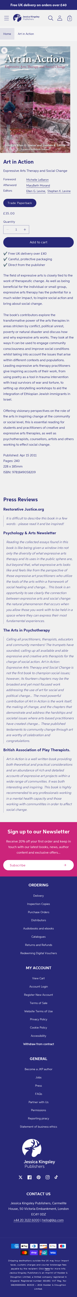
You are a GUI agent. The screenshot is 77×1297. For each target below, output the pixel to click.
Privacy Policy (38, 1019)
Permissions (38, 1110)
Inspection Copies (38, 904)
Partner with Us (38, 1102)
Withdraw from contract (38, 1044)
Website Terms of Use (38, 1011)
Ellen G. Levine (35, 191)
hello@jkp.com (53, 1220)
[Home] (26, 18)
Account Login (38, 986)
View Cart (38, 978)
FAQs (38, 1093)
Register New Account (38, 994)
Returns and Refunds (38, 945)
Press (38, 1085)
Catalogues (38, 936)
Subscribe (18, 865)
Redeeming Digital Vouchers (38, 953)
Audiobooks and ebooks (38, 928)
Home (7, 33)
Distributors (38, 920)
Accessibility (38, 1035)
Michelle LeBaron (37, 179)
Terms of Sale (38, 1003)
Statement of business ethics (38, 1126)
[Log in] (59, 18)
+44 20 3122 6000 (27, 1220)
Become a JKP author (38, 1069)
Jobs (38, 1077)
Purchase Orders (38, 912)
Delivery (38, 895)
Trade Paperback (20, 203)
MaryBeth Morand (38, 185)
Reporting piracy (38, 1118)
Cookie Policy (38, 1027)
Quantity (9, 221)
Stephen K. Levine (59, 191)
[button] (6, 18)
